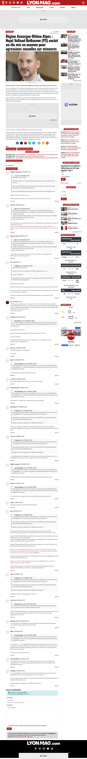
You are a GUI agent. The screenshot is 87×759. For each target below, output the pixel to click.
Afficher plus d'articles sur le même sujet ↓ (14, 160)
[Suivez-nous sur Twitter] (39, 749)
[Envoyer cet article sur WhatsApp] (29, 143)
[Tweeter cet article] (21, 143)
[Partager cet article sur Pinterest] (25, 143)
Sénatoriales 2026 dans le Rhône (74, 219)
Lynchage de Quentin (73, 228)
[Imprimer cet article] (39, 143)
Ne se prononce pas (66, 176)
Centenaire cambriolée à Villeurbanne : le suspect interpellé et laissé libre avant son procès (74, 69)
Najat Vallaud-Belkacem (26, 132)
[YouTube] (17, 2)
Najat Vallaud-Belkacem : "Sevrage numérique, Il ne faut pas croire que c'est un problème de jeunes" (37, 154)
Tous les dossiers (76, 232)
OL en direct (70, 59)
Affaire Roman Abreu (73, 209)
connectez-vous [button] (21, 702)
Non (63, 174)
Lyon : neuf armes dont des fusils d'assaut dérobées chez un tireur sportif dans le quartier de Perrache (70, 154)
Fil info (28, 7)
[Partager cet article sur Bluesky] (33, 143)
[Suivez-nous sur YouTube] (47, 749)
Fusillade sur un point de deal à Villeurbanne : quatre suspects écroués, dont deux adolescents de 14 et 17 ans (74, 55)
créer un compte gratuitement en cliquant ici (22, 737)
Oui (62, 172)
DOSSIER (69, 207)
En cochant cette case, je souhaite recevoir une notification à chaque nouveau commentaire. (27, 725)
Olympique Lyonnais (72, 223)
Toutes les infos (76, 81)
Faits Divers (62, 7)
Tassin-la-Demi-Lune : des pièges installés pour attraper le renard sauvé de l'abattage (74, 76)
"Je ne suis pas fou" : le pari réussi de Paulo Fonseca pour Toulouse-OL (74, 62)
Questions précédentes (65, 183)
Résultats (79, 183)
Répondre (13, 201)
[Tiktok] (21, 2)
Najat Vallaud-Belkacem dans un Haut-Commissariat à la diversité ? (30, 156)
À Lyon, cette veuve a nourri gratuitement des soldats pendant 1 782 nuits (74, 47)
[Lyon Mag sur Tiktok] (52, 749)
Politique (51, 7)
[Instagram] (13, 2)
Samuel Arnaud (11, 149)
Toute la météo (77, 322)
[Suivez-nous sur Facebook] (71, 337)
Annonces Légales (39, 7)
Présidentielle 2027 (72, 214)
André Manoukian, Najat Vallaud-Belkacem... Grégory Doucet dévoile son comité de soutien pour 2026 (37, 158)
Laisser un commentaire (12, 169)
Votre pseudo (10, 697)
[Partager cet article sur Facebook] (17, 143)
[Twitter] (10, 2)
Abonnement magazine (16, 7)
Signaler (57, 201)
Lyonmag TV (73, 7)
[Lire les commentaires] (47, 143)
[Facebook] (6, 2)
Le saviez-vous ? (71, 43)
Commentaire (10, 705)
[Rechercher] (83, 3)
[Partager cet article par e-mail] (43, 143)
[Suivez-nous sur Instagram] (43, 749)
